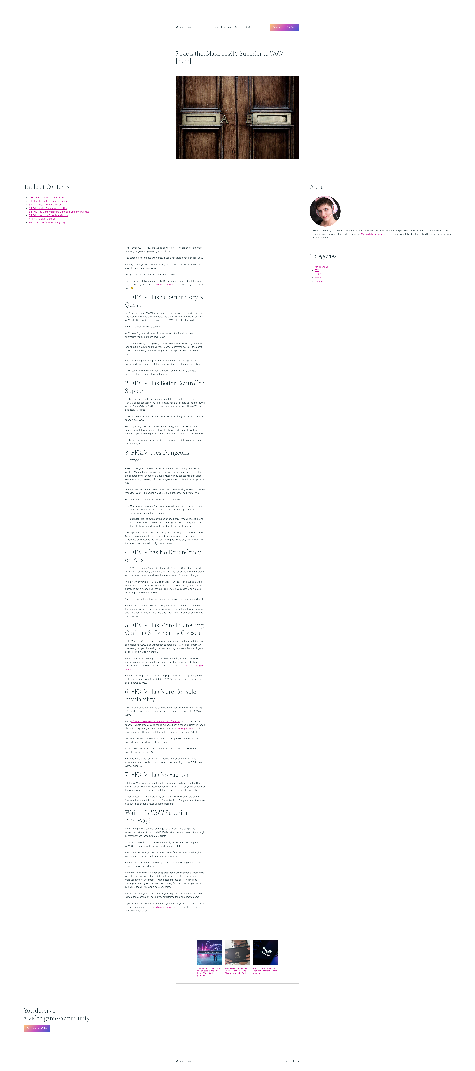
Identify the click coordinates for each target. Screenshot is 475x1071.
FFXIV (318, 274)
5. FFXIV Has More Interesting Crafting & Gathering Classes (59, 211)
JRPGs (318, 277)
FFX (317, 270)
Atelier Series (321, 267)
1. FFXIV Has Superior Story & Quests (48, 197)
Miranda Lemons (184, 27)
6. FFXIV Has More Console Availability (48, 215)
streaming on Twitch (185, 728)
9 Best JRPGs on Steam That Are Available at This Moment (265, 970)
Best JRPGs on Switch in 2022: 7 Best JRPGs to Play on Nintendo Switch (236, 970)
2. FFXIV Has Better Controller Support (48, 201)
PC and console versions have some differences (155, 721)
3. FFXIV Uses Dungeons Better (45, 204)
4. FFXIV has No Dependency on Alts (48, 208)
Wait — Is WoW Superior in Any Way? (48, 222)
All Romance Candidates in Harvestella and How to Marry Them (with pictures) (209, 972)
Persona (319, 281)
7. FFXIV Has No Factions (42, 219)
